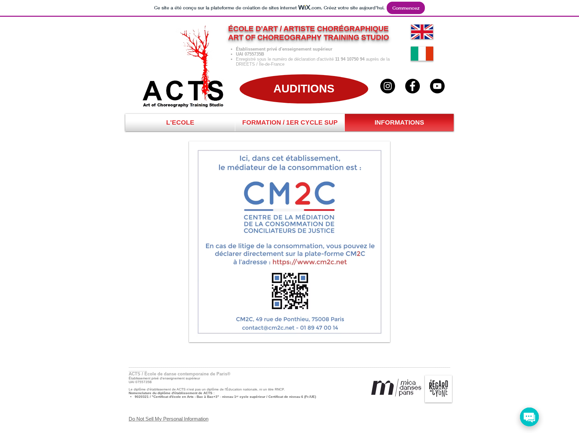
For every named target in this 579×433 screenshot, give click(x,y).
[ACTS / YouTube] (437, 86)
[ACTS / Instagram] (387, 86)
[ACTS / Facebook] (412, 86)
